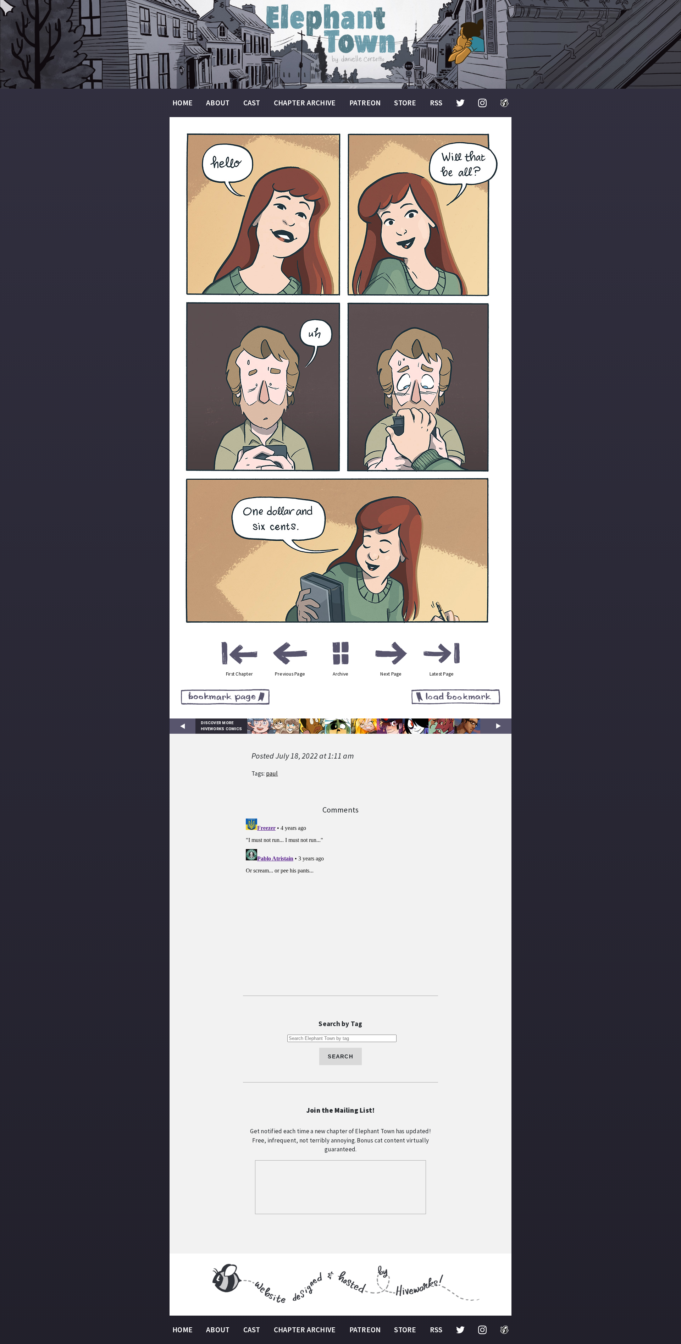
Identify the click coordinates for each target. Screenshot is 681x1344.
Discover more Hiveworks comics (221, 726)
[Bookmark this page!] (225, 698)
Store (405, 103)
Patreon (365, 103)
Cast (251, 103)
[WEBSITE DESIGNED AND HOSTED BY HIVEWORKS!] (340, 1285)
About (217, 103)
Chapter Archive (305, 103)
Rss (436, 103)
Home (182, 103)
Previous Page (290, 674)
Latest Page (442, 674)
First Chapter (239, 674)
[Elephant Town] (340, 44)
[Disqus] (340, 904)
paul (272, 773)
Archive (341, 674)
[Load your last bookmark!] (455, 698)
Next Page (391, 674)
